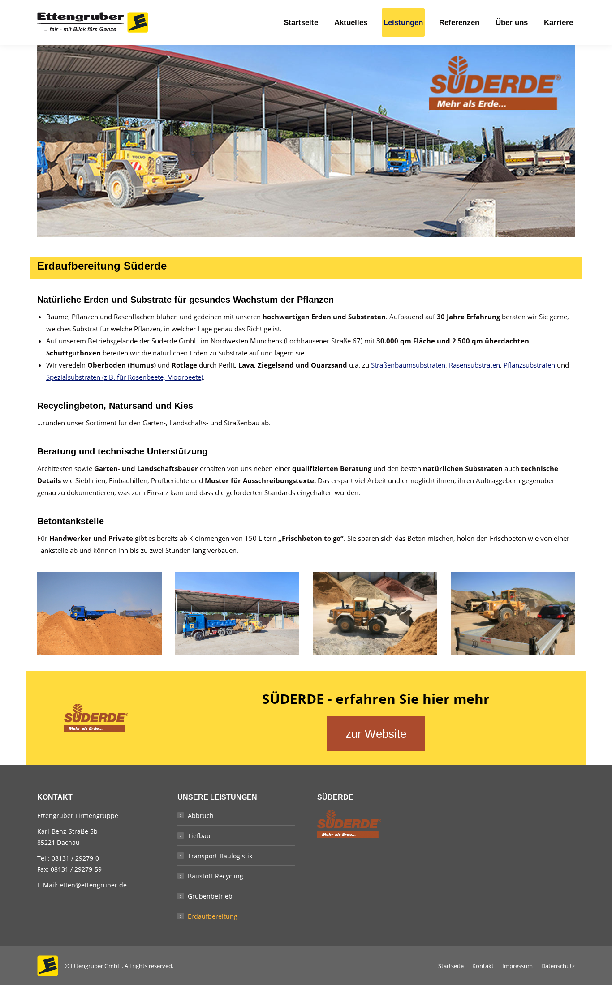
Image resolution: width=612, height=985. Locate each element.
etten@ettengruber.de (93, 885)
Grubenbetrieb (210, 896)
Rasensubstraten (474, 364)
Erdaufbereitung (212, 916)
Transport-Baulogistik (220, 856)
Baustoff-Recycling (215, 876)
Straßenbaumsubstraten (408, 364)
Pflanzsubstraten (529, 364)
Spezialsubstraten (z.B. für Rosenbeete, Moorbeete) (124, 377)
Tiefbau (199, 835)
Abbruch (201, 815)
